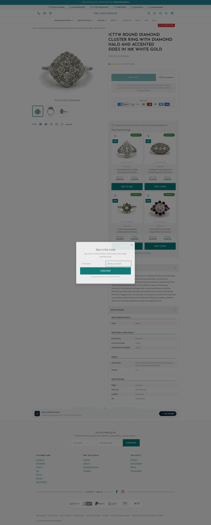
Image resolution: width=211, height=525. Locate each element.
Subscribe (105, 270)
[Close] (131, 245)
